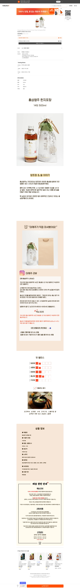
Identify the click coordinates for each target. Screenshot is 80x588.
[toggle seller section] (61, 48)
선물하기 (23, 586)
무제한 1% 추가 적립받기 (39, 43)
